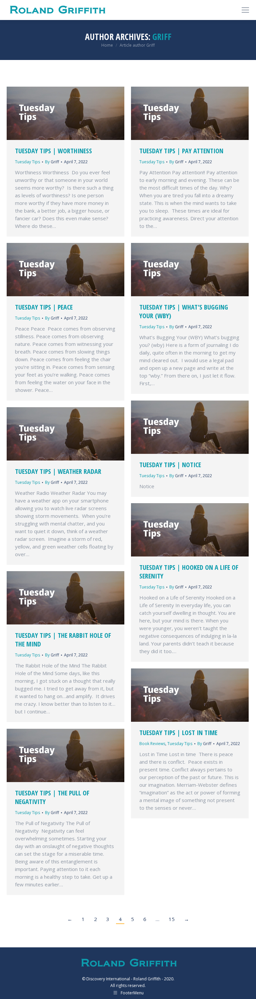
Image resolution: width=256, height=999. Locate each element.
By (52, 162)
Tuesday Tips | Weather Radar (58, 471)
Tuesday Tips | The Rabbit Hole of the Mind (63, 639)
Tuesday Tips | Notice (170, 464)
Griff (161, 37)
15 (172, 919)
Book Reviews (152, 743)
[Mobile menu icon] (245, 10)
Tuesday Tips (27, 162)
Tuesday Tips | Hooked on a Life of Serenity (188, 571)
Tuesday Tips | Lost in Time (178, 732)
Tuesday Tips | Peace (44, 307)
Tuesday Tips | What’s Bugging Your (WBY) (183, 311)
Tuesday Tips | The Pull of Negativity (52, 797)
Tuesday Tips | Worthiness (53, 150)
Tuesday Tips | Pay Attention (181, 150)
